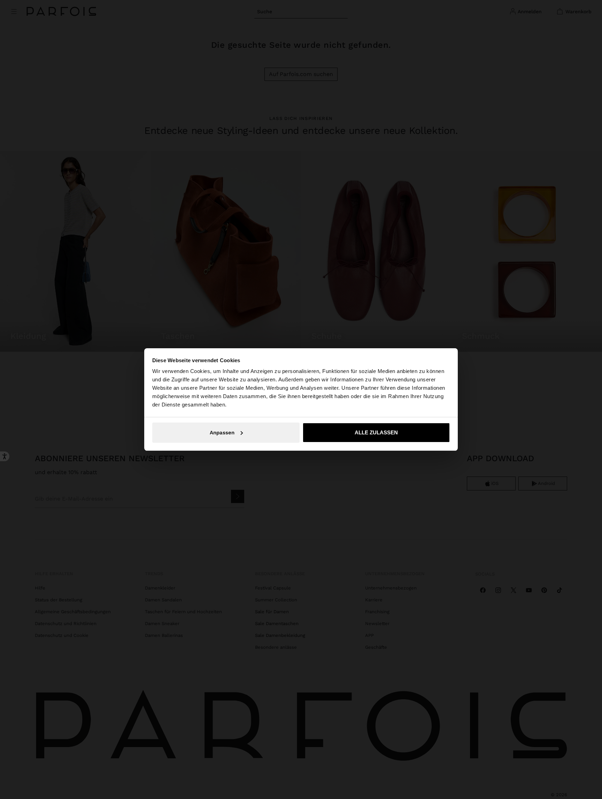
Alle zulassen (376, 432)
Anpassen (222, 432)
